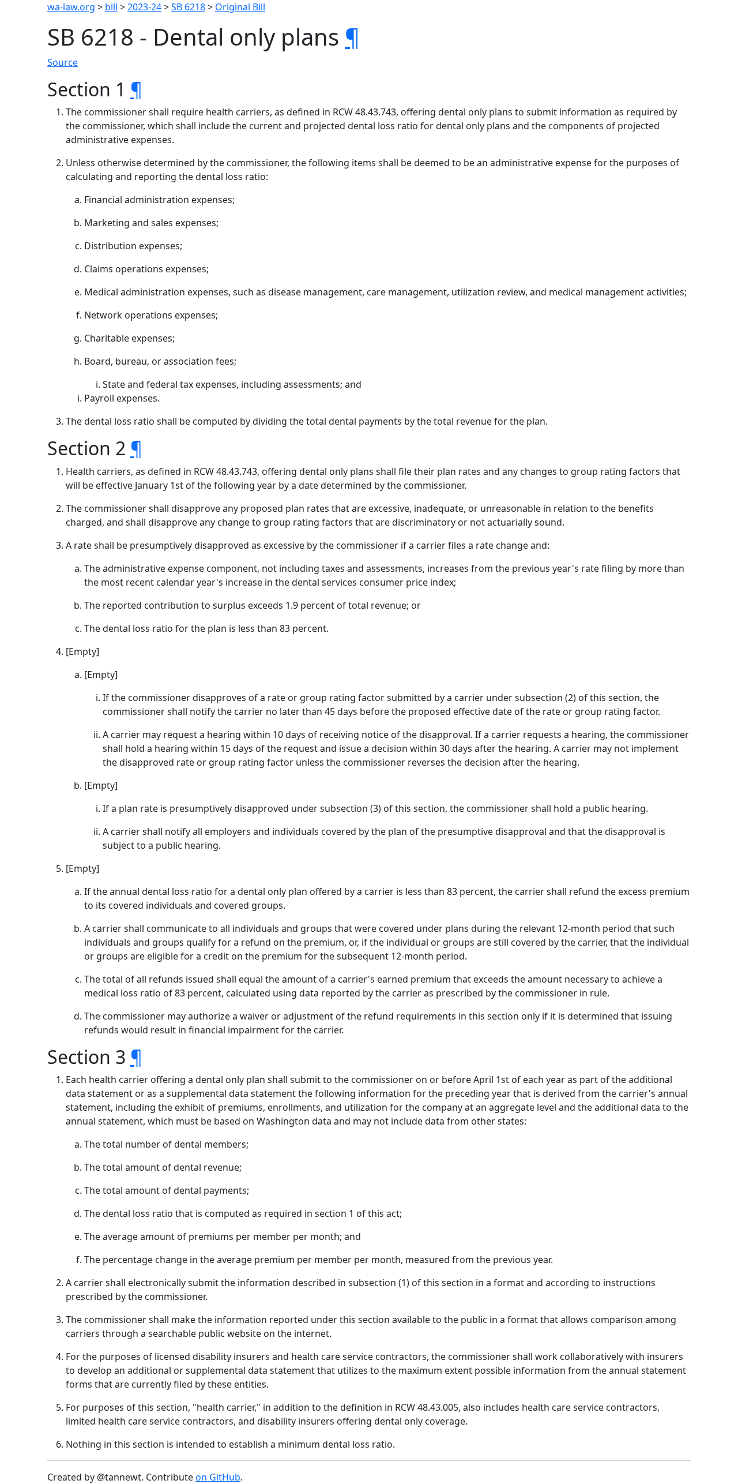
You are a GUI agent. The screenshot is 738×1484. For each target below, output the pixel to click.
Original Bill (240, 7)
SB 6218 (188, 7)
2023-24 (144, 7)
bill (111, 7)
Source (62, 62)
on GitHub (217, 1477)
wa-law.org (71, 7)
